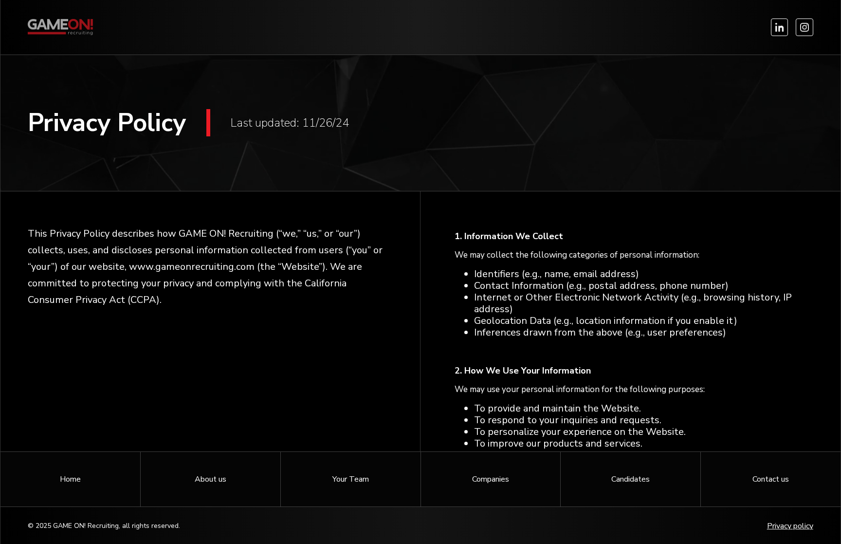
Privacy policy (790, 526)
